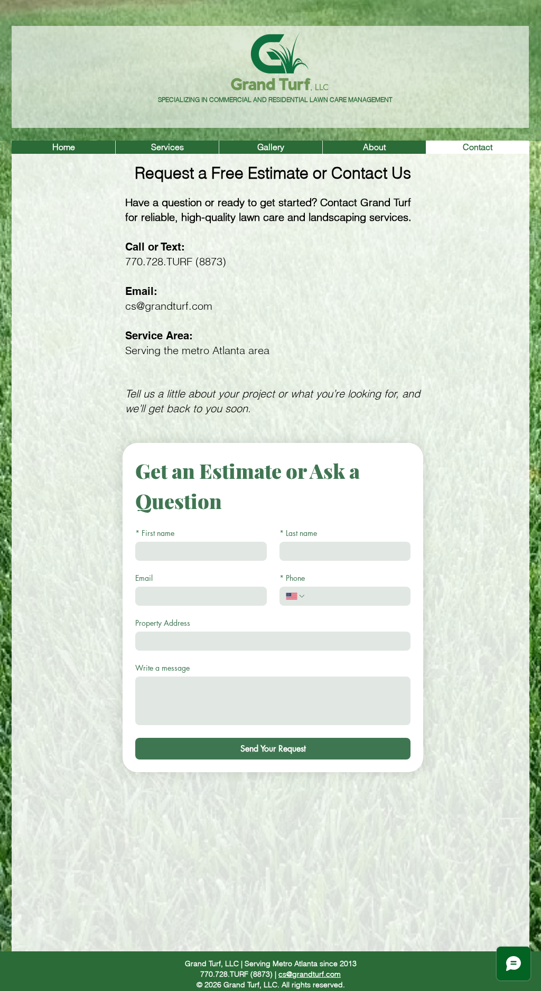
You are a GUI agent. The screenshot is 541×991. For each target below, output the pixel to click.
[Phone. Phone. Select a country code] (296, 596)
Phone (292, 577)
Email (144, 577)
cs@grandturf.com (168, 305)
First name (154, 533)
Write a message (162, 667)
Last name (298, 533)
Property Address (162, 622)
